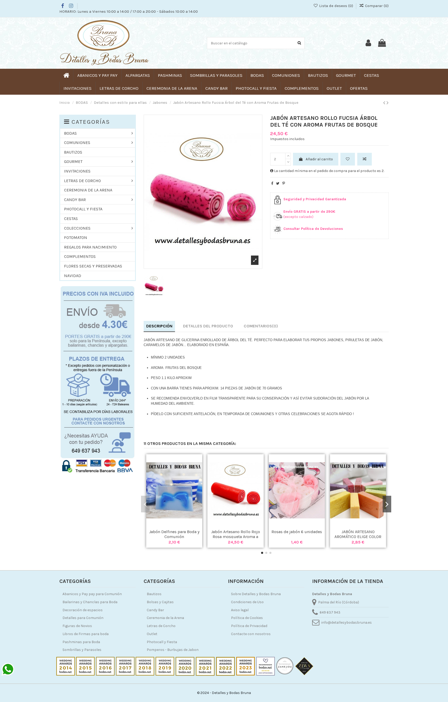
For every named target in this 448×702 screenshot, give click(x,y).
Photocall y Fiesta (162, 642)
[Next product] (388, 103)
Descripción (159, 326)
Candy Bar (155, 610)
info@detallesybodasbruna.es (346, 622)
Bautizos (154, 594)
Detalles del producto (208, 326)
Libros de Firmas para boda (85, 634)
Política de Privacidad (249, 626)
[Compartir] (272, 183)
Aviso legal (240, 610)
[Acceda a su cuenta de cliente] (368, 43)
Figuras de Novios (77, 626)
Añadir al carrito (319, 159)
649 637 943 (330, 612)
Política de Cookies (247, 618)
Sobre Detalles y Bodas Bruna (256, 594)
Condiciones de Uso (247, 602)
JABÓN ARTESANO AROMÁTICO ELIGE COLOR (357, 534)
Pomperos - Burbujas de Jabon (173, 650)
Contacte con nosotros (251, 634)
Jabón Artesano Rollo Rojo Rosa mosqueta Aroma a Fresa (235, 536)
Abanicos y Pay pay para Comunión (92, 594)
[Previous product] (385, 103)
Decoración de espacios (82, 610)
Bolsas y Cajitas (160, 602)
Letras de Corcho (161, 626)
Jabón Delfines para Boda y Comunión (174, 534)
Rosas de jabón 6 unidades (296, 531)
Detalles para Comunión (82, 618)
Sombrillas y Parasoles (81, 650)
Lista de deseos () (336, 5)
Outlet (152, 634)
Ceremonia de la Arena (165, 618)
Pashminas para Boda (81, 642)
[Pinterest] (283, 183)
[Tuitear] (277, 183)
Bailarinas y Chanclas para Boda (89, 602)
